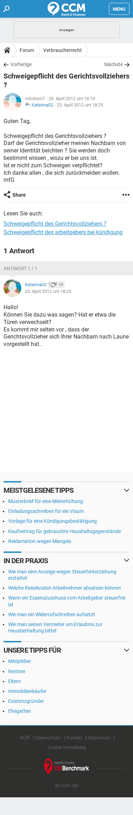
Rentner (17, 671)
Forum (27, 50)
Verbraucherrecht (62, 50)
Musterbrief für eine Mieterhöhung (45, 501)
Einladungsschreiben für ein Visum (46, 511)
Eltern (14, 681)
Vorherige (21, 64)
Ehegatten (19, 711)
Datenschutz (48, 737)
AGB (25, 737)
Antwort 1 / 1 (21, 268)
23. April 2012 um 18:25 (80, 105)
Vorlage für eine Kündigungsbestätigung (52, 521)
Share (19, 195)
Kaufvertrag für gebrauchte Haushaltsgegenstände (64, 531)
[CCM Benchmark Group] (66, 767)
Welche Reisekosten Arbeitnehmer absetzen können (64, 588)
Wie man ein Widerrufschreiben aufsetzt (51, 614)
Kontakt (74, 737)
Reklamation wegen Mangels (39, 541)
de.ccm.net (66, 785)
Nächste (113, 64)
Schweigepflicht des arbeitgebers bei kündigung (63, 232)
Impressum (99, 737)
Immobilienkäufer (27, 691)
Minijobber (19, 661)
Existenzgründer (26, 701)
